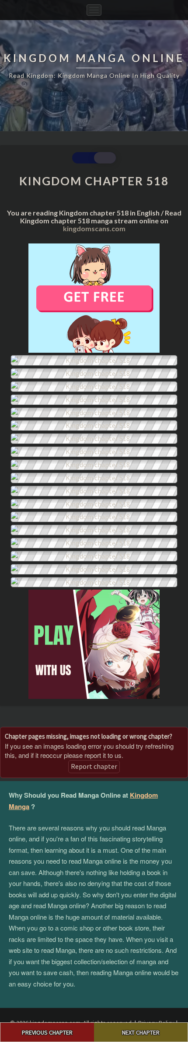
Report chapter (94, 766)
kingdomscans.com (94, 228)
